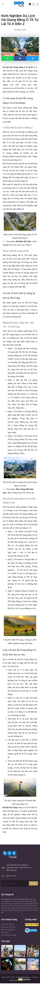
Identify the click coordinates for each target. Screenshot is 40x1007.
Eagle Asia (14, 980)
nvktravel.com (23, 899)
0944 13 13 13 (11, 876)
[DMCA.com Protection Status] (24, 980)
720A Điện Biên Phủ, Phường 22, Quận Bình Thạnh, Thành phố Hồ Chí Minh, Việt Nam (18, 867)
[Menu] (3, 4)
